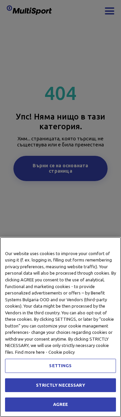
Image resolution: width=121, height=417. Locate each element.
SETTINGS (60, 365)
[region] (60, 327)
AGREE (60, 404)
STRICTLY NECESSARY (60, 385)
